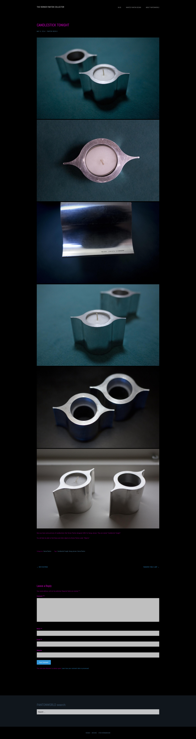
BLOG (119, 7)
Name (39, 629)
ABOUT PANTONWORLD (152, 7)
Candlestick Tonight (62, 551)
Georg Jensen (73, 551)
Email (39, 640)
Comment (40, 596)
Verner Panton (47, 551)
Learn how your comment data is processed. (75, 668)
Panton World (52, 31)
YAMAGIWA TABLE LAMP (151, 567)
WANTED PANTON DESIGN (133, 7)
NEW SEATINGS (42, 567)
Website (39, 650)
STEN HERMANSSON (104, 733)
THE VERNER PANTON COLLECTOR (50, 7)
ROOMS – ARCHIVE (91, 733)
